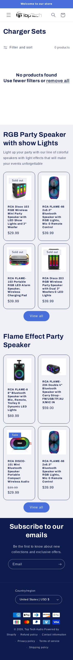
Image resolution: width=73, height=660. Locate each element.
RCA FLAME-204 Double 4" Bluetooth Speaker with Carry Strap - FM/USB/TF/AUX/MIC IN (53, 392)
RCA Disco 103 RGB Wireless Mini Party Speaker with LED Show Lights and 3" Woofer (18, 217)
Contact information (54, 634)
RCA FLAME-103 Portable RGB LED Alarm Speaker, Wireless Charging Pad (19, 287)
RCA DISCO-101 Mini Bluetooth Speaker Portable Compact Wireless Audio (18, 471)
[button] (8, 15)
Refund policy (29, 634)
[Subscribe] (60, 564)
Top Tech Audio (34, 629)
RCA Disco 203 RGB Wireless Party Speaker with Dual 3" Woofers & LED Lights (53, 287)
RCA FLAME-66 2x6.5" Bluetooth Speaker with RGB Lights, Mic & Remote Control (53, 217)
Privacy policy (26, 641)
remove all (58, 80)
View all (36, 316)
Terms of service (49, 641)
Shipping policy (38, 647)
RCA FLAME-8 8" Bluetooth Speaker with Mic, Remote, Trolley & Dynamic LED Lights (18, 399)
